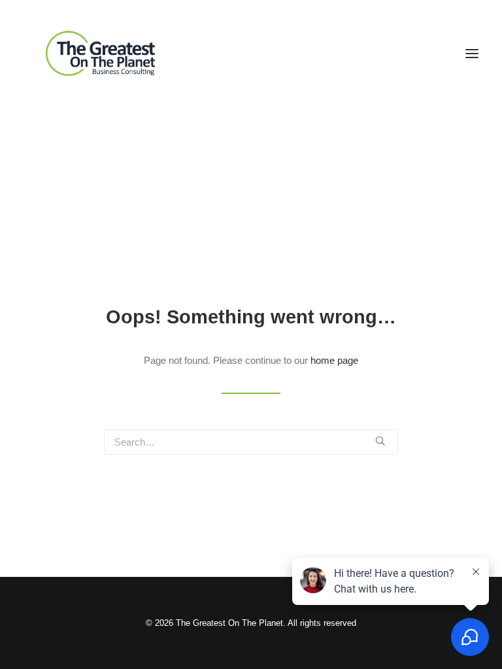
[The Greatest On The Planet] (102, 54)
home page (334, 360)
